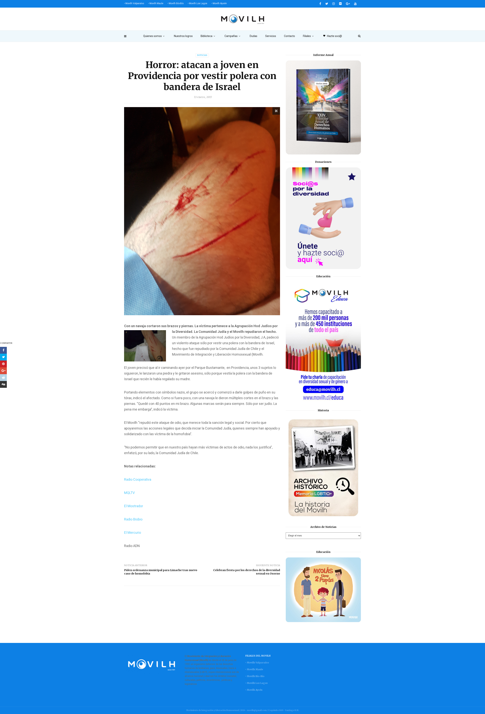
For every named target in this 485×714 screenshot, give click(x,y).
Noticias (202, 55)
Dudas (253, 36)
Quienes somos (152, 36)
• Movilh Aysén (219, 3)
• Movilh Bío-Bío (175, 3)
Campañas (231, 36)
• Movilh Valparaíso (134, 3)
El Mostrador (133, 506)
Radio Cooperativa (137, 479)
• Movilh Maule (155, 3)
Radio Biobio (133, 519)
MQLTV (129, 493)
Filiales (307, 36)
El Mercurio (132, 533)
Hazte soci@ (332, 36)
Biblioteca (206, 36)
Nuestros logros (183, 36)
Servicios (270, 36)
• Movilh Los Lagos (197, 3)
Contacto (289, 36)
